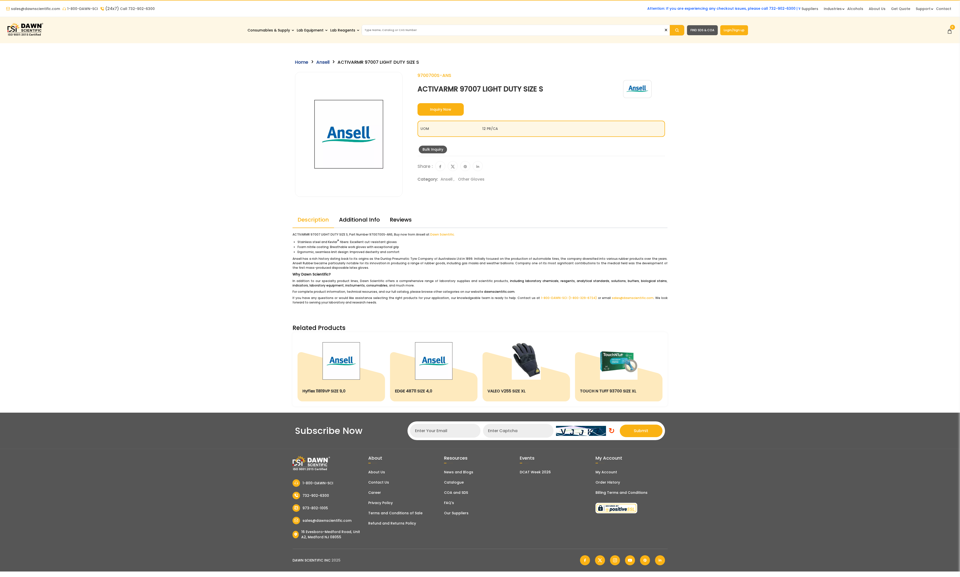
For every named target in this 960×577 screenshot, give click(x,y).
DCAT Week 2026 (535, 472)
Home (301, 62)
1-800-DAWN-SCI (82, 8)
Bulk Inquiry (432, 149)
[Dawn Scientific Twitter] (600, 560)
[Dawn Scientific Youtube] (630, 560)
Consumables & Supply (269, 30)
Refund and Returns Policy (392, 523)
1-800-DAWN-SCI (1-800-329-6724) (569, 298)
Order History (608, 482)
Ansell (323, 62)
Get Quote (900, 8)
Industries (833, 8)
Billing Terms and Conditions (622, 492)
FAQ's (449, 502)
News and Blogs (458, 472)
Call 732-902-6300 (130, 8)
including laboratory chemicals (534, 281)
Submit (641, 431)
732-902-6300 (315, 495)
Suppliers (810, 8)
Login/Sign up (734, 30)
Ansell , (448, 179)
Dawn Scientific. (442, 234)
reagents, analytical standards (584, 281)
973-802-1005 (315, 508)
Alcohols (855, 8)
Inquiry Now (440, 109)
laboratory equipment (327, 285)
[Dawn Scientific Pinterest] (645, 560)
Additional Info (359, 220)
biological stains (654, 281)
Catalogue (454, 482)
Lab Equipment (310, 30)
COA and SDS (456, 492)
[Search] (677, 30)
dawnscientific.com (499, 291)
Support (923, 8)
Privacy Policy (380, 502)
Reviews (401, 220)
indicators (300, 285)
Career (374, 492)
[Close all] (666, 30)
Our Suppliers (456, 513)
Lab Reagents (342, 30)
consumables (377, 285)
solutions (618, 281)
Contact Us (378, 482)
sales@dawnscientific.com (35, 8)
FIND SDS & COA (702, 30)
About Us (877, 8)
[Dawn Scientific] (25, 35)
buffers (633, 281)
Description (313, 220)
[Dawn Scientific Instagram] (615, 560)
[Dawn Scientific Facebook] (585, 560)
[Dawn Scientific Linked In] (660, 560)
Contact (943, 8)
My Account (606, 472)
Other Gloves (471, 179)
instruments (355, 285)
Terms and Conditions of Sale (395, 513)
